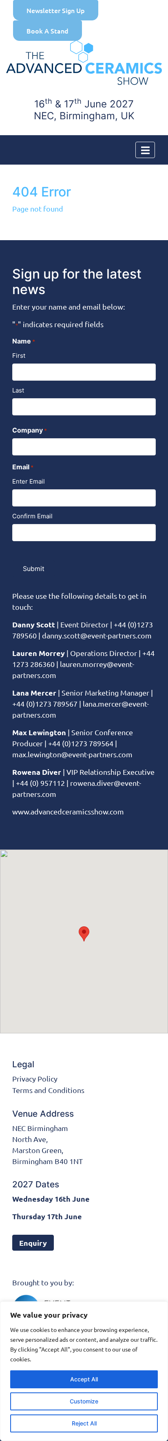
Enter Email (28, 481)
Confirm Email (32, 516)
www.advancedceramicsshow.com (68, 811)
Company (29, 430)
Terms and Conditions (48, 1090)
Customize (84, 1401)
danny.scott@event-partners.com (97, 635)
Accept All (84, 1379)
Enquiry (33, 1242)
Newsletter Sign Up (56, 10)
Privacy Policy (34, 1078)
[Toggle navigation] (145, 150)
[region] (84, 1371)
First (18, 355)
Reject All (84, 1423)
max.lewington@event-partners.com (72, 754)
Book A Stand (48, 30)
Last (18, 390)
